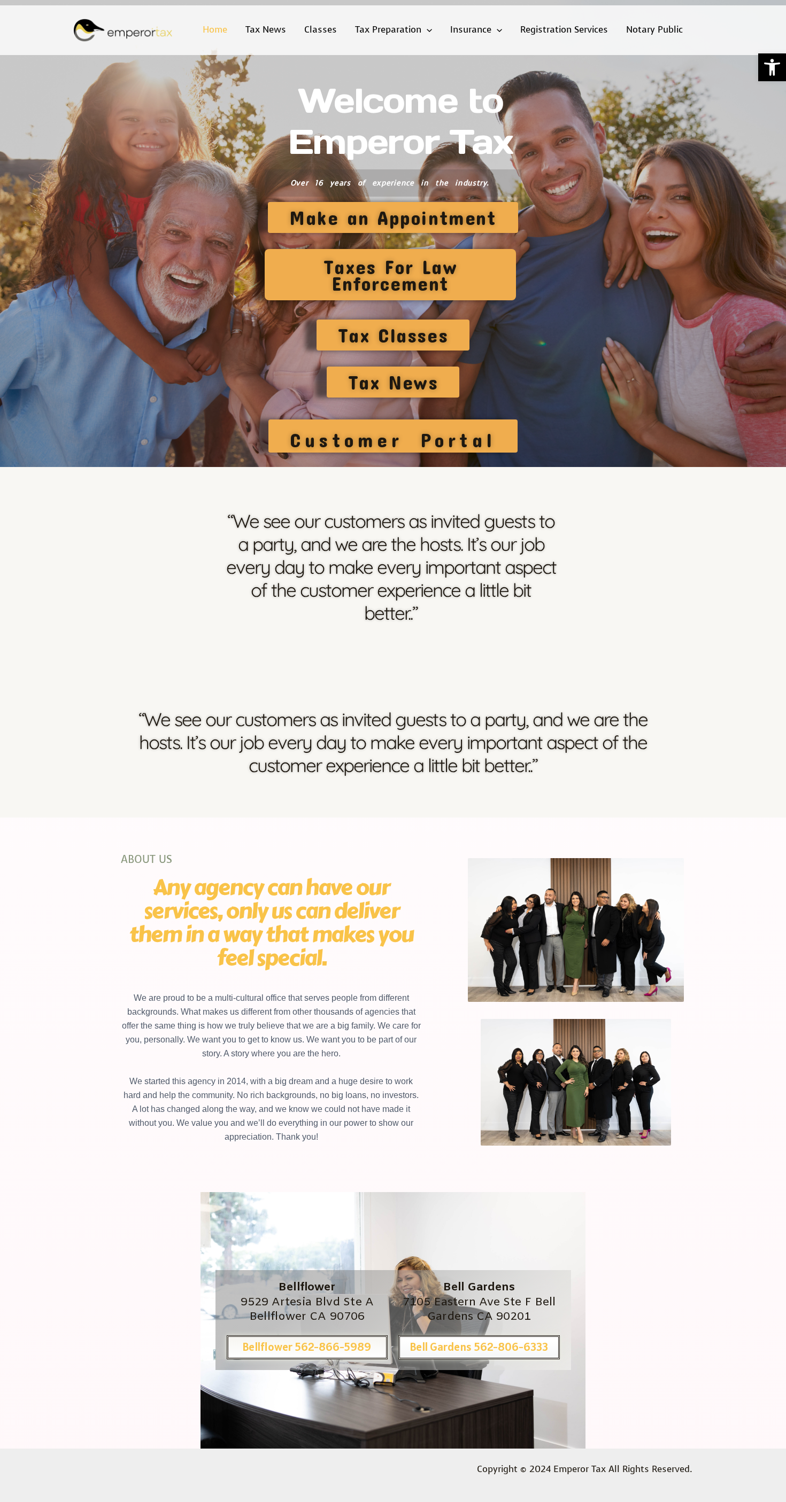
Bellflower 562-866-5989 (307, 1347)
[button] (772, 67)
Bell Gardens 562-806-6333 (479, 1347)
